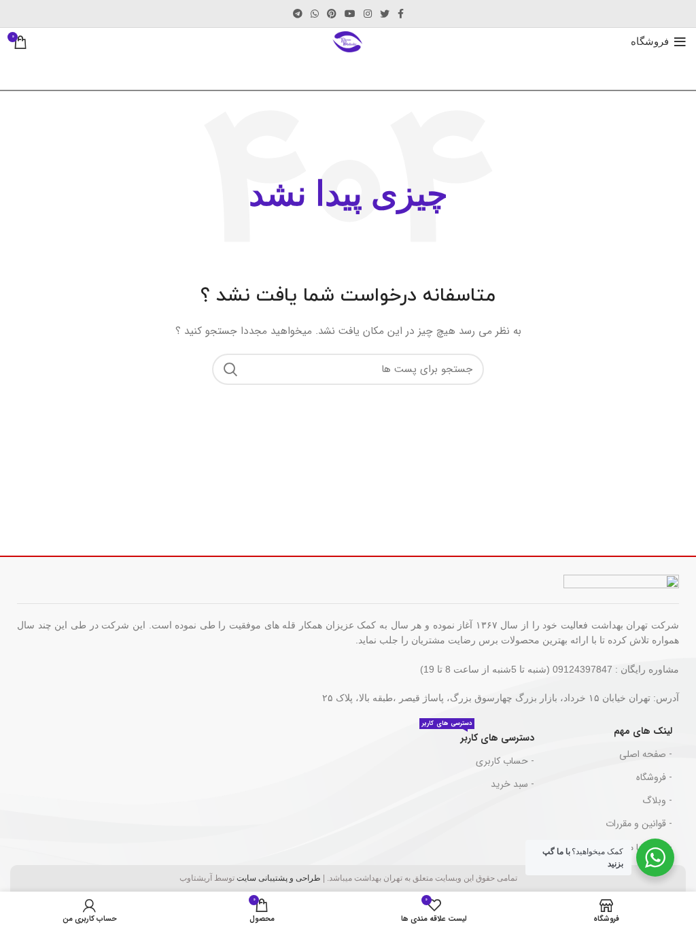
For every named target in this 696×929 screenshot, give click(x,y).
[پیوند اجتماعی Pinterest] (332, 13)
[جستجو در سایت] (230, 369)
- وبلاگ (657, 800)
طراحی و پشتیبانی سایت (279, 878)
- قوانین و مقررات (639, 823)
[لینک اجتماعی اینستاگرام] (368, 13)
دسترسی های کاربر (478, 735)
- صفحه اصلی (645, 754)
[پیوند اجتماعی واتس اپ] (315, 13)
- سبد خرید (512, 784)
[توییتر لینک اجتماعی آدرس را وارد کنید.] (385, 13)
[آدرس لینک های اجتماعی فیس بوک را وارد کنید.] (401, 13)
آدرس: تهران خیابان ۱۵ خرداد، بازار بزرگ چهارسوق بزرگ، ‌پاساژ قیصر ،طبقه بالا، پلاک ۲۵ (500, 697)
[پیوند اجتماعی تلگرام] (298, 13)
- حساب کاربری (505, 761)
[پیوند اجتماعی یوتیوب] (350, 13)
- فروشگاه (654, 777)
